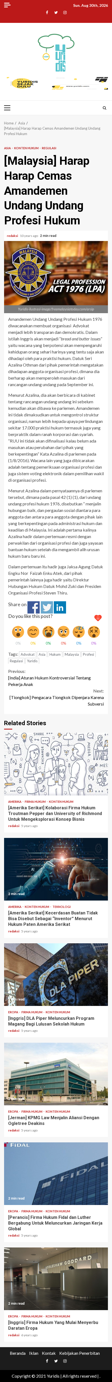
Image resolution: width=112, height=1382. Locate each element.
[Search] (104, 108)
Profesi (88, 654)
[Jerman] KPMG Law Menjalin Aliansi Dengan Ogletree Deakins (56, 1074)
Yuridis (32, 661)
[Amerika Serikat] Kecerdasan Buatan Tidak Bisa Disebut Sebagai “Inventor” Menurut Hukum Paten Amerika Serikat (56, 869)
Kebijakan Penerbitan (79, 1353)
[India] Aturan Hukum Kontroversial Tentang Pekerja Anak (49, 678)
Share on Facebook (33, 607)
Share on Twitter (47, 607)
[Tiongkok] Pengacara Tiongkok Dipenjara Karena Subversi (57, 697)
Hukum (55, 654)
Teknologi (61, 906)
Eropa (13, 1012)
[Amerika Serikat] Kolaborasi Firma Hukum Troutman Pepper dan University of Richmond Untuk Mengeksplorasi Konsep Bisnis (56, 764)
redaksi (12, 236)
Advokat (28, 654)
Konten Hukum (26, 148)
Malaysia (72, 654)
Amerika (15, 801)
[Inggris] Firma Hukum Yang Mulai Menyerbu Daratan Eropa (56, 1278)
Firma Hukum (35, 801)
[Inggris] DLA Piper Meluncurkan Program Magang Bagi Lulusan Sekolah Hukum (56, 974)
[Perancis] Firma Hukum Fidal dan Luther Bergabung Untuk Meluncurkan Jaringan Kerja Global (56, 1173)
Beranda (18, 1353)
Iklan (33, 1353)
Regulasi (49, 148)
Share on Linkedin (60, 607)
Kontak (49, 1353)
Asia (7, 148)
